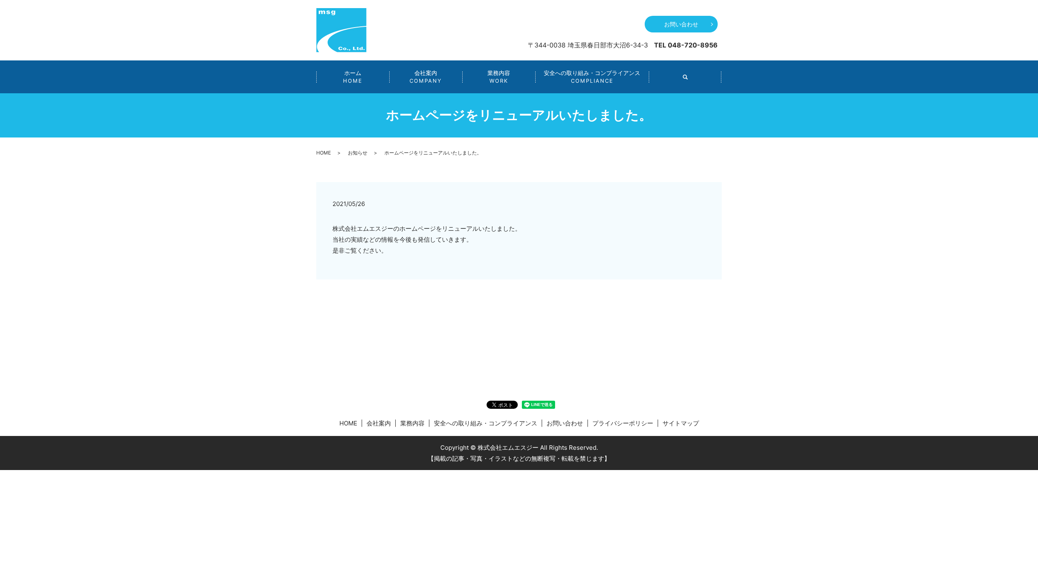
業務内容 (498, 76)
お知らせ (357, 153)
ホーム (352, 76)
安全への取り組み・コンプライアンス (592, 76)
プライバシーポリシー (622, 423)
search (685, 77)
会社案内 (426, 76)
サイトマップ (681, 423)
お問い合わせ (681, 24)
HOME (323, 153)
